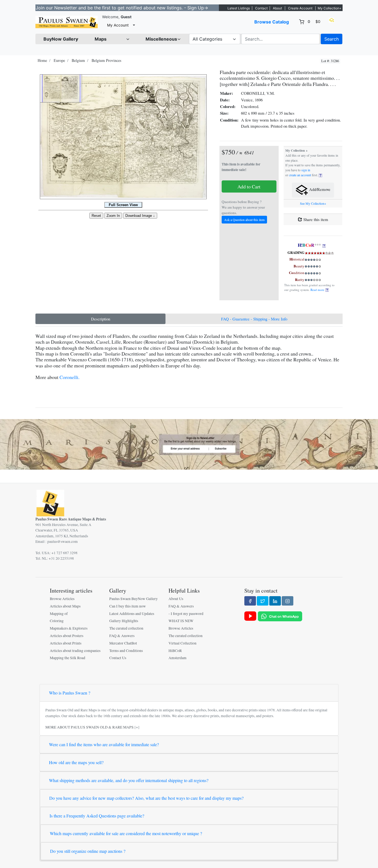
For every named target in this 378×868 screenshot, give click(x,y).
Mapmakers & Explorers (68, 628)
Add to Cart (248, 186)
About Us (176, 598)
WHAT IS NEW (181, 620)
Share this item (315, 219)
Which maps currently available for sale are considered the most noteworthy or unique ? (126, 833)
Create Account (300, 8)
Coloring (57, 620)
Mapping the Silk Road (67, 657)
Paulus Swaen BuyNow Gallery (133, 598)
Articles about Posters (66, 635)
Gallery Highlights (123, 620)
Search (331, 39)
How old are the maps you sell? (76, 762)
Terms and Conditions (126, 650)
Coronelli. (69, 377)
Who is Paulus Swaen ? (69, 693)
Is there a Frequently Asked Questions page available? (97, 816)
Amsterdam (178, 657)
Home (42, 60)
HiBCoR (175, 650)
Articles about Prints (65, 643)
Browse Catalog (271, 22)
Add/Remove (319, 189)
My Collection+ (329, 8)
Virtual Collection (182, 643)
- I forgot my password (186, 613)
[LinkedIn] (275, 601)
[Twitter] (262, 601)
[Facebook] (250, 601)
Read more (317, 290)
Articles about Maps (65, 606)
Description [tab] (100, 319)
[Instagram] (287, 601)
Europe (59, 60)
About (277, 8)
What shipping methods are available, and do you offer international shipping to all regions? (128, 780)
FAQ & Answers (121, 635)
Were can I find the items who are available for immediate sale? (104, 744)
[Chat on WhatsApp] (280, 615)
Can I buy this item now (127, 606)
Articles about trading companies (75, 650)
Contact (261, 8)
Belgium (78, 60)
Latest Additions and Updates (131, 613)
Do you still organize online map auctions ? (87, 851)
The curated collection (126, 628)
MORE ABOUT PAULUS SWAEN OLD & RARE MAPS (89, 727)
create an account (300, 175)
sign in (305, 170)
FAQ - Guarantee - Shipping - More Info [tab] (254, 319)
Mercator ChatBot (123, 643)
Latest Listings (238, 8)
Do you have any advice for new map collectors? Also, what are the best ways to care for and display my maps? (146, 798)
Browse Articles (62, 598)
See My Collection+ (313, 203)
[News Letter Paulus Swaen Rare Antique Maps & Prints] (189, 443)
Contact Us (117, 657)
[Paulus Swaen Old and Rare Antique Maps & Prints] (66, 22)
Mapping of (59, 613)
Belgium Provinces (106, 60)
